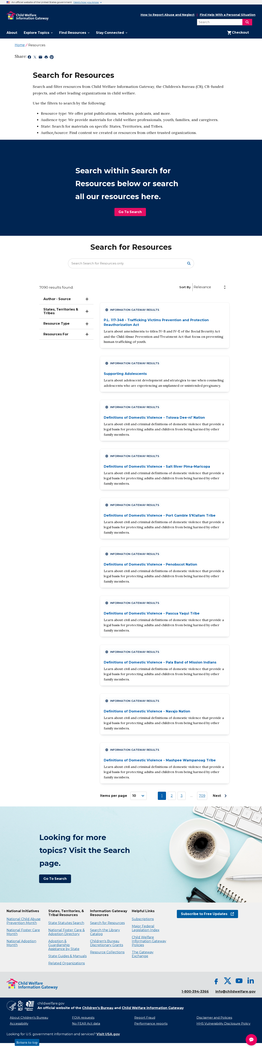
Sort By (185, 287)
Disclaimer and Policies (214, 1017)
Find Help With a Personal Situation (227, 14)
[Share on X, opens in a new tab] (35, 57)
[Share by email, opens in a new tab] (40, 57)
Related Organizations (66, 963)
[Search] (247, 22)
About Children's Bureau (29, 1017)
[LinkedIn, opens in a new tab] (250, 981)
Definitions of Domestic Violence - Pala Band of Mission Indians (160, 662)
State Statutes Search (66, 923)
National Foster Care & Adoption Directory (66, 932)
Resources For (55, 334)
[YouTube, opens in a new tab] (239, 981)
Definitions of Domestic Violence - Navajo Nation (147, 711)
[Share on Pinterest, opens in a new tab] (52, 57)
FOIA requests (83, 1017)
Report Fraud (144, 1017)
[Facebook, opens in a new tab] (216, 981)
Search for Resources (107, 923)
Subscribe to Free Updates (202, 914)
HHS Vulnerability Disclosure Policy (223, 1023)
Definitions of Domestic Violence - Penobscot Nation (150, 564)
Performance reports (150, 1023)
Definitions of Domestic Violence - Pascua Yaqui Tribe (152, 613)
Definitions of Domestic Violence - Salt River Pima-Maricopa (157, 466)
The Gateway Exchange (143, 954)
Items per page (113, 796)
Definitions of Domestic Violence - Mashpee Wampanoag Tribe (160, 760)
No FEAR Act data (86, 1023)
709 (202, 796)
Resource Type (56, 323)
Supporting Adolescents (125, 374)
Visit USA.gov (108, 1034)
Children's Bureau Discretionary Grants (106, 943)
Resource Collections (107, 952)
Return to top (27, 1042)
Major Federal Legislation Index (145, 928)
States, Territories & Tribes (60, 311)
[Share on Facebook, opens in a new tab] (29, 57)
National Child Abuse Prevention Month (24, 921)
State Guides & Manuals (67, 956)
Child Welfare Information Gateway (153, 1008)
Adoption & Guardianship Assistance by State (63, 945)
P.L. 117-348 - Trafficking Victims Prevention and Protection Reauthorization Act (156, 322)
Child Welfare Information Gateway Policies (149, 941)
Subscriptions (143, 919)
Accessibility (19, 1023)
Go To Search (130, 212)
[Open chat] (251, 1039)
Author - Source (57, 299)
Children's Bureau (97, 1008)
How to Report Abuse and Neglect (167, 15)
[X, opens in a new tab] (228, 981)
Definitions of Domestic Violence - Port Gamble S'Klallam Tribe (160, 515)
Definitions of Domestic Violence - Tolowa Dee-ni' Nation (154, 418)
